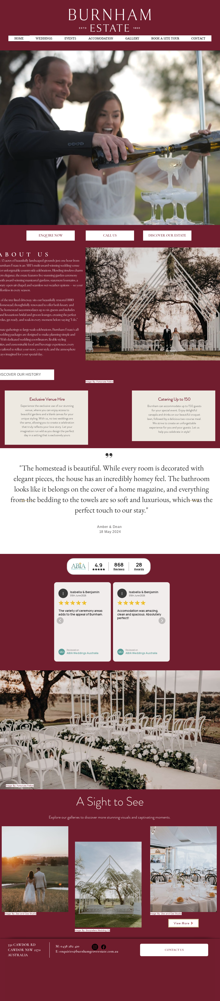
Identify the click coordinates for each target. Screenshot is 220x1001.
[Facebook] (103, 947)
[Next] (193, 501)
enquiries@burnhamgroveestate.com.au (89, 951)
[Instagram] (95, 947)
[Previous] (27, 501)
